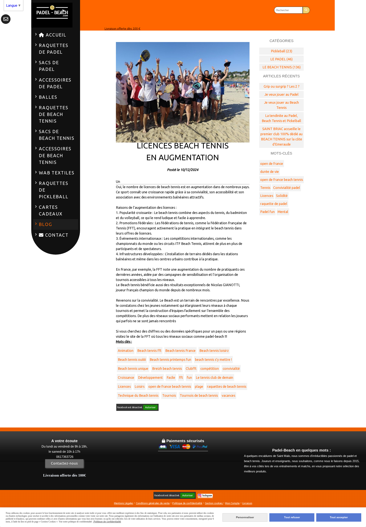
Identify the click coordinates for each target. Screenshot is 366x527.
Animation (125, 350)
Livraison (247, 503)
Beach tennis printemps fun (170, 359)
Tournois (169, 395)
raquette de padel (273, 204)
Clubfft (191, 368)
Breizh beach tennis (167, 368)
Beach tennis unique (133, 368)
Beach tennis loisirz (214, 350)
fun (189, 377)
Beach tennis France (180, 350)
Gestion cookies (214, 503)
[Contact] (5, 19)
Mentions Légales (123, 503)
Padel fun (267, 212)
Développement (150, 377)
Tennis (265, 187)
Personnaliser (245, 517)
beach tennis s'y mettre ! (213, 359)
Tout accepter (339, 517)
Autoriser (150, 407)
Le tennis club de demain (214, 377)
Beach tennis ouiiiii (132, 359)
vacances (228, 395)
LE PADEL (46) (281, 59)
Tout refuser (292, 517)
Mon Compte (232, 503)
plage (199, 386)
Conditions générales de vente (153, 503)
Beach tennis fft (149, 350)
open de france (271, 163)
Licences (124, 386)
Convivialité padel (286, 187)
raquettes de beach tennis (226, 386)
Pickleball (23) (281, 51)
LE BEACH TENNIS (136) (281, 67)
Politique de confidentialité (187, 503)
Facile (171, 377)
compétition (209, 368)
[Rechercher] (306, 10)
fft (181, 377)
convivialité (231, 368)
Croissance (126, 377)
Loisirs (139, 386)
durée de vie (269, 171)
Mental (283, 212)
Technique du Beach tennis (138, 395)
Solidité (282, 196)
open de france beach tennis (169, 386)
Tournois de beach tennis (199, 395)
